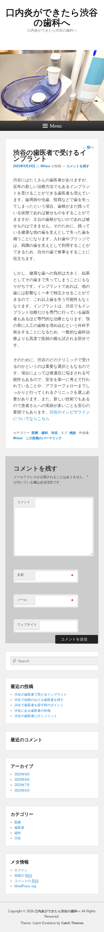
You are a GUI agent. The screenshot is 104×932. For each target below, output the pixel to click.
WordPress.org (25, 886)
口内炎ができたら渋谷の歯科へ (52, 17)
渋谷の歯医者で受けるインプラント (40, 694)
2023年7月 (22, 785)
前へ (88, 147)
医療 (35, 433)
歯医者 (19, 827)
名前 (20, 575)
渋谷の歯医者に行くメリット (35, 716)
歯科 (44, 433)
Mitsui (45, 166)
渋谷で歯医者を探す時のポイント (39, 705)
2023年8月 (22, 779)
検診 (72, 433)
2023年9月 (22, 774)
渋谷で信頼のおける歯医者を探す (39, 700)
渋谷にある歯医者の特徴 (32, 711)
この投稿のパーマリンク (44, 438)
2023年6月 (22, 790)
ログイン (21, 870)
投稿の (23, 875)
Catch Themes (72, 923)
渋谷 (54, 433)
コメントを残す (77, 166)
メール (22, 600)
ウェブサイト (27, 624)
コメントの (26, 881)
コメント (23, 502)
